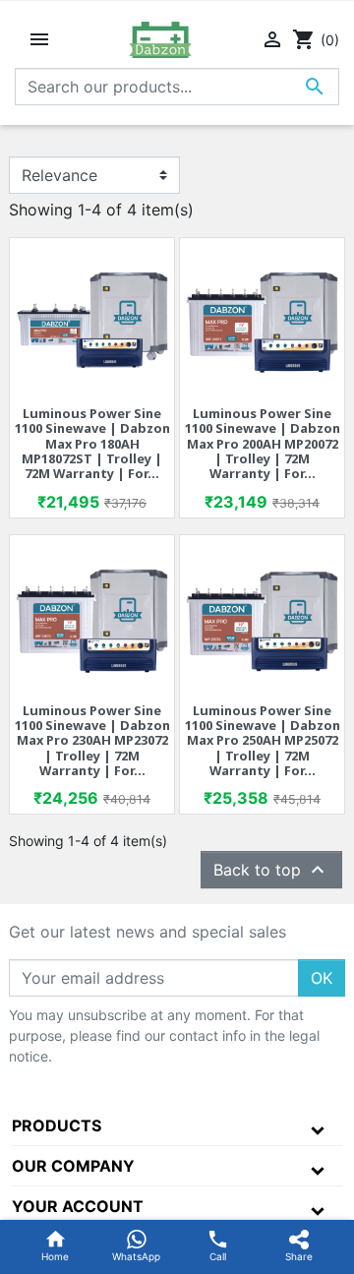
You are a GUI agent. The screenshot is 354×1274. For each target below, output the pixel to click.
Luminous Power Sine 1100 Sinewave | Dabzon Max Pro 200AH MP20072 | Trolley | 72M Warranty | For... (262, 443)
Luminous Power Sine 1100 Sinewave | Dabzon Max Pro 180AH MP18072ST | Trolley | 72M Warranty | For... (92, 443)
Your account (78, 1206)
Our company (73, 1166)
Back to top (271, 869)
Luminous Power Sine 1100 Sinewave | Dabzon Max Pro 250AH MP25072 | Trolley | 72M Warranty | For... (262, 740)
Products (56, 1125)
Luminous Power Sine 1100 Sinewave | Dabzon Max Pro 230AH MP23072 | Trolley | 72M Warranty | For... (92, 740)
